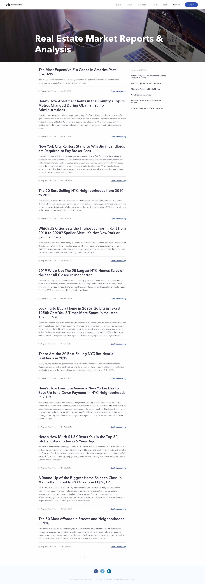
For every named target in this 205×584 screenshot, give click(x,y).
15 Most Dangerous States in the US (147, 108)
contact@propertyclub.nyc (124, 579)
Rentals (118, 5)
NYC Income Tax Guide (141, 95)
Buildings (142, 5)
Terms (90, 579)
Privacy (99, 579)
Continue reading (118, 91)
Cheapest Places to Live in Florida (145, 89)
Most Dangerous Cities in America (146, 83)
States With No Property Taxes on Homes (146, 101)
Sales (130, 5)
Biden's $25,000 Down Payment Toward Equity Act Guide (148, 76)
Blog (165, 5)
